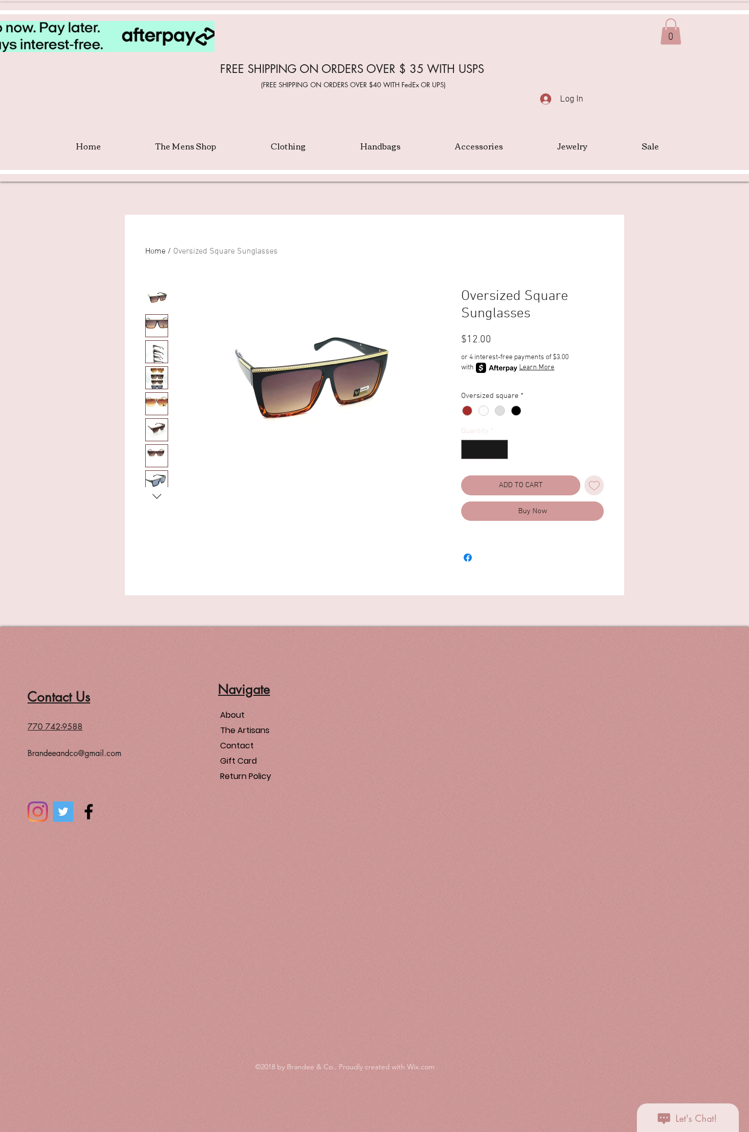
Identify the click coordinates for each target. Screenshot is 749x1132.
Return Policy (245, 776)
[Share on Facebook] (468, 557)
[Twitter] (63, 811)
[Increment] (500, 449)
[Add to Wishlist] (594, 485)
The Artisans (245, 730)
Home (155, 251)
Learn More (536, 367)
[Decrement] (469, 449)
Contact (237, 745)
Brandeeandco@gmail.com (74, 753)
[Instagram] (38, 811)
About (232, 715)
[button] (671, 31)
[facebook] (88, 811)
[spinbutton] (484, 449)
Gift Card (238, 761)
